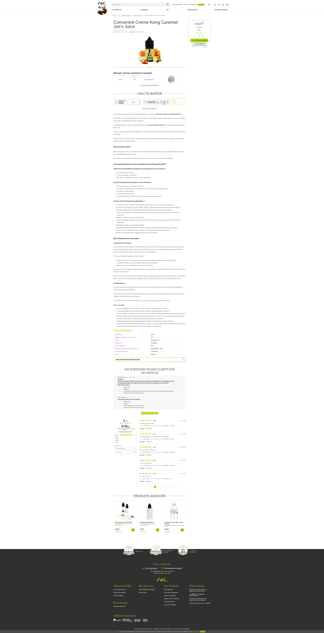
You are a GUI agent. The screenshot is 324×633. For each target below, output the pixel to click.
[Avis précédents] (152, 486)
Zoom (150, 67)
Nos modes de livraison (147, 589)
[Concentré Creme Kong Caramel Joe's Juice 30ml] (150, 49)
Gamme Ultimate (170, 595)
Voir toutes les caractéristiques (149, 85)
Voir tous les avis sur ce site (125, 431)
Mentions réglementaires (128, 360)
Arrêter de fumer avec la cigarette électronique (197, 590)
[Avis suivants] (173, 487)
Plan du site (143, 592)
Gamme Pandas (169, 601)
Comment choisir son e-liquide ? (199, 603)
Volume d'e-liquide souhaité (122, 102)
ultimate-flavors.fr (119, 606)
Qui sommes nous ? (119, 589)
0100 (158, 102)
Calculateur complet (149, 108)
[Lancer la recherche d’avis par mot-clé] (135, 452)
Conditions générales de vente (143, 628)
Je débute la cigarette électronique (197, 594)
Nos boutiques (118, 595)
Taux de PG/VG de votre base (152, 102)
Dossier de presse (119, 592)
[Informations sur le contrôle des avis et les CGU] (133, 429)
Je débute (201, 4)
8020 (167, 102)
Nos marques (168, 589)
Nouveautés (192, 10)
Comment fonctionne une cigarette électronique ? (198, 599)
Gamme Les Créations (171, 598)
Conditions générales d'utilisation (163, 628)
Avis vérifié (183, 420)
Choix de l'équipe (170, 604)
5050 (164, 102)
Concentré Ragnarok (171, 592)
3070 (161, 102)
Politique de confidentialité (182, 628)
